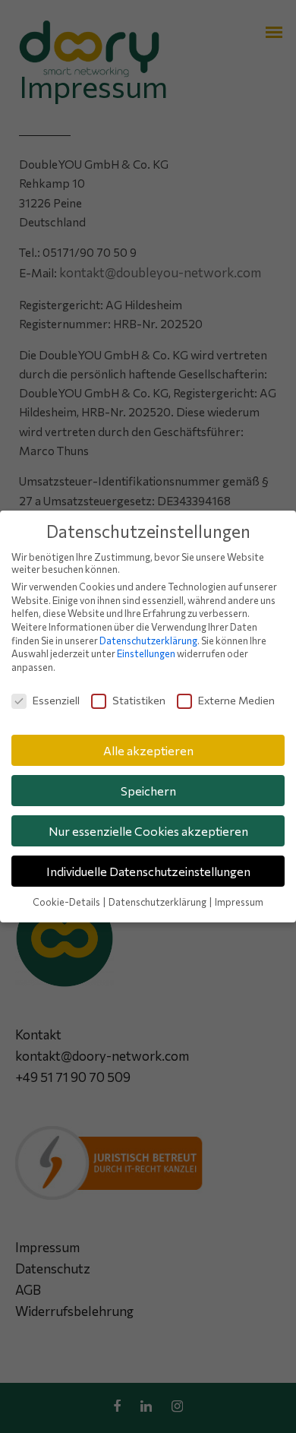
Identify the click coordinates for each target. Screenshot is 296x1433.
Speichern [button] (148, 790)
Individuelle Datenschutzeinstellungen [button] (148, 871)
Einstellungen (146, 653)
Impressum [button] (239, 902)
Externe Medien (236, 700)
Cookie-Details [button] (67, 902)
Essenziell (56, 700)
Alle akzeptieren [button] (148, 750)
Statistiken (138, 700)
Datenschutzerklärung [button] (158, 902)
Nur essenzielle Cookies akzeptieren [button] (148, 831)
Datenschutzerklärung (148, 640)
